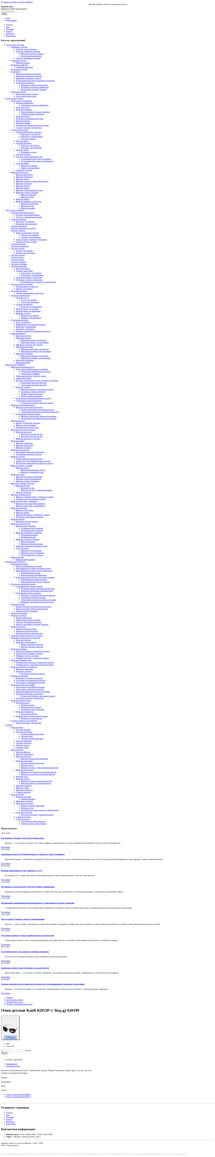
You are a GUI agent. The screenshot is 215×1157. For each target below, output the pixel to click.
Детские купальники (20, 246)
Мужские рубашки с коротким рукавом (32, 651)
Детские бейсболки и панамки (29, 132)
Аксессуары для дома (15, 45)
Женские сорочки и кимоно (27, 539)
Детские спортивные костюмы (29, 217)
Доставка (10, 29)
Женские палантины (29, 204)
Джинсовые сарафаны (30, 374)
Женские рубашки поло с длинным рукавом (34, 497)
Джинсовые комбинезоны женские (36, 371)
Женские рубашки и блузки (22, 483)
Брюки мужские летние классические (32, 609)
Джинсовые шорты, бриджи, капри (31, 376)
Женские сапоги (23, 779)
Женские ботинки (23, 756)
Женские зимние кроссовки (32, 763)
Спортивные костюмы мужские (29, 586)
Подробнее (5, 847)
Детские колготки (18, 244)
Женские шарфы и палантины (28, 201)
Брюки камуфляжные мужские (29, 566)
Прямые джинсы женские (32, 394)
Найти (4, 14)
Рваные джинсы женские (31, 396)
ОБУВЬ (9, 725)
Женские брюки (18, 421)
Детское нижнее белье (20, 295)
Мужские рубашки (19, 649)
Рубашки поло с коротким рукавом (31, 499)
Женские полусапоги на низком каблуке (38, 774)
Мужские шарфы (23, 123)
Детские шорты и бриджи (22, 284)
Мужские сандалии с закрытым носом (37, 815)
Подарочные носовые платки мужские (32, 125)
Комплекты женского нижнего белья (31, 546)
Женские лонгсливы (24, 510)
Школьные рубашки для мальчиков (36, 358)
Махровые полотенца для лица (29, 76)
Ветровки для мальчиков (26, 224)
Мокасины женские (24, 790)
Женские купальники (20, 450)
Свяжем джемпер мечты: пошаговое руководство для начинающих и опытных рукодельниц (42, 984)
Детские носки (17, 257)
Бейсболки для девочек (31, 134)
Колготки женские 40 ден (32, 436)
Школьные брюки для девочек (34, 340)
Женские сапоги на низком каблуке (36, 783)
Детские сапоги (22, 745)
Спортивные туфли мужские (33, 821)
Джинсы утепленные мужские (29, 622)
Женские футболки (19, 508)
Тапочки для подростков (26, 49)
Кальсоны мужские (29, 714)
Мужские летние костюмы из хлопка (26, 636)
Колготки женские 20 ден (32, 434)
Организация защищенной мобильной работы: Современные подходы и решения (37, 903)
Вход (8, 18)
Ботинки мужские (23, 797)
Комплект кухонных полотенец (34, 85)
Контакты (10, 34)
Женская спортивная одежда (23, 405)
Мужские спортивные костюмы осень (37, 591)
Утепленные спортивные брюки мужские (38, 600)
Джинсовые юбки (23, 378)
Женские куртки (18, 457)
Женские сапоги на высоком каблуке (36, 781)
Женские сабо (22, 777)
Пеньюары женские (29, 535)
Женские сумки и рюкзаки (27, 192)
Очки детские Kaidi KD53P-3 (18, 1097)
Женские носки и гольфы (21, 465)
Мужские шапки (23, 121)
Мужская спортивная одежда (23, 584)
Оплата (9, 31)
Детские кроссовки (24, 732)
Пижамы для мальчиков (31, 318)
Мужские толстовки (19, 676)
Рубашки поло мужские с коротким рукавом (35, 662)
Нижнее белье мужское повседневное (32, 716)
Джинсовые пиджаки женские (34, 385)
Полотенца (15, 72)
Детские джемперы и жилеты (23, 228)
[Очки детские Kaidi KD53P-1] (10, 1040)
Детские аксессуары (19, 130)
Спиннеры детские (24, 170)
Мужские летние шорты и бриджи (25, 638)
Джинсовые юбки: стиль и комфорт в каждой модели (25, 968)
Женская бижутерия (24, 175)
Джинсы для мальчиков (31, 237)
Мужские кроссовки (24, 803)
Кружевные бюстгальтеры (32, 528)
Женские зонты (22, 179)
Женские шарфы (28, 208)
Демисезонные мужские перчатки (35, 112)
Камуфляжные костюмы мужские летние (33, 568)
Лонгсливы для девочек (31, 273)
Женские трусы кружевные (32, 553)
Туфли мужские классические (33, 824)
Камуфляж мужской (19, 564)
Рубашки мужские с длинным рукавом (32, 658)
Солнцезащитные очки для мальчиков (37, 161)
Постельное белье (18, 92)
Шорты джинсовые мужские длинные (32, 624)
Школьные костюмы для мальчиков (36, 351)
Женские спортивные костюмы (29, 407)
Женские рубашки (23, 492)
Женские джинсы (23, 387)
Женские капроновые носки (33, 470)
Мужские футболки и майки (23, 685)
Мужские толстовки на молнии (29, 678)
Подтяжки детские (29, 152)
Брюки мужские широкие (27, 611)
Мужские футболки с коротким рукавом (38, 696)
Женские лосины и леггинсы (28, 439)
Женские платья (18, 474)
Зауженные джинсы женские (33, 392)
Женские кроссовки (24, 761)
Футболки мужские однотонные (29, 698)
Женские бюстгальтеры (26, 526)
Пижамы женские (28, 537)
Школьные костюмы (24, 347)
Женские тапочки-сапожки (32, 54)
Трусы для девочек (29, 300)
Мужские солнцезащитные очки (29, 119)
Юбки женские (17, 557)
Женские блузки (23, 486)
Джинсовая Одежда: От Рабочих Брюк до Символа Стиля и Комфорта (33, 854)
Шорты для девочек (24, 289)
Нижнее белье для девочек (27, 309)
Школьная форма (18, 333)
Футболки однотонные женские (29, 517)
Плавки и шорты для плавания (24, 721)
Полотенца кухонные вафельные (35, 87)
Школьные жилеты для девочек (29, 345)
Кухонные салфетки (19, 65)
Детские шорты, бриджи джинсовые (31, 239)
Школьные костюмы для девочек (35, 349)
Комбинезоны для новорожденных (31, 325)
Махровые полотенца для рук (28, 78)
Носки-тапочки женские (31, 56)
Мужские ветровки (19, 613)
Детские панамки (28, 139)
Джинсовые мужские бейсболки (34, 105)
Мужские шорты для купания (28, 723)
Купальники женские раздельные (30, 452)
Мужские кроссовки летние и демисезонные (40, 810)
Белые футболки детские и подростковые (38, 282)
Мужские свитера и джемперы (24, 667)
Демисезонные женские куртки (29, 459)
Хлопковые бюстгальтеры (32, 530)
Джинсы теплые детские (26, 242)
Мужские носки (22, 703)
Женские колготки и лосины (23, 430)
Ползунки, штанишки (25, 329)
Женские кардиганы (24, 445)
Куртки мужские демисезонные (29, 633)
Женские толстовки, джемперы (24, 501)
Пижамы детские (23, 313)
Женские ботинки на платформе (34, 759)
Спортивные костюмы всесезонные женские (40, 412)
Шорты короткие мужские (32, 645)
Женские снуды (27, 206)
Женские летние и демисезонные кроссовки (39, 768)
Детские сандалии (23, 743)
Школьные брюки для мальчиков (35, 342)
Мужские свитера (23, 671)
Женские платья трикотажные (28, 479)
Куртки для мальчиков (25, 253)
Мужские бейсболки (24, 103)
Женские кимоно (28, 542)
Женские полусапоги (25, 770)
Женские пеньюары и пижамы (29, 533)
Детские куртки (17, 248)
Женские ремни (22, 188)
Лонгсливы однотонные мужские (30, 687)
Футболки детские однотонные (29, 280)
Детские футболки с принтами (29, 278)
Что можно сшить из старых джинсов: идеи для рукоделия (27, 935)
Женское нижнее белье (20, 524)
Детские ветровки (18, 219)
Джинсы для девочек (30, 235)
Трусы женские (22, 548)
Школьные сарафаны (25, 360)
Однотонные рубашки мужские (29, 653)
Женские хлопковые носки (32, 472)
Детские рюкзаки (23, 154)
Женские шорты (18, 519)
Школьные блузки (23, 336)
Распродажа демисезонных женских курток (34, 463)
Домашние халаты (19, 60)
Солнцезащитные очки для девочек (36, 159)
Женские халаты (23, 63)
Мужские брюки (18, 604)
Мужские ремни (23, 116)
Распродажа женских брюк (27, 427)
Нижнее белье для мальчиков (28, 311)
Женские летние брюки (26, 425)
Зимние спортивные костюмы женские (37, 410)
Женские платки (23, 186)
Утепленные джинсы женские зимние (37, 403)
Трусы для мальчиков (30, 302)
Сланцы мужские (23, 817)
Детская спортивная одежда (23, 213)
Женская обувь (17, 750)
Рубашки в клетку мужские (27, 656)
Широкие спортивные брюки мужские (37, 602)
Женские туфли (22, 788)
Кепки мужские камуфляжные (34, 575)
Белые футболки (23, 269)
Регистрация (11, 20)
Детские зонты (22, 141)
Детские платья (17, 260)
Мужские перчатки (24, 110)
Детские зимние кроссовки (32, 734)
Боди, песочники (23, 322)
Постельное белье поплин (27, 94)
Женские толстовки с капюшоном (30, 506)
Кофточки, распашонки (26, 327)
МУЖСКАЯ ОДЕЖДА (16, 562)
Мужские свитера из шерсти (33, 674)
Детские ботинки (23, 730)
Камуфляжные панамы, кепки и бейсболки (34, 571)
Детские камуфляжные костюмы (30, 293)
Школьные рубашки (24, 354)
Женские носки (22, 468)
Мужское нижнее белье (21, 700)
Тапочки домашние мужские (28, 58)
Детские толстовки (19, 264)
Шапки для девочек (29, 166)
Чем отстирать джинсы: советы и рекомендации (23, 919)
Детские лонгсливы (24, 271)
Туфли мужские (22, 819)
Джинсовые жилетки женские (34, 383)
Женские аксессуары (19, 172)
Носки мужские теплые (31, 707)
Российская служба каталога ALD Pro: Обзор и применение (28, 887)
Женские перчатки (24, 184)
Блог (8, 27)
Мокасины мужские (24, 801)
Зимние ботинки (28, 799)
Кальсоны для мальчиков (31, 307)
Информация (11, 1064)
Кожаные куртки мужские (27, 631)
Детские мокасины (24, 741)
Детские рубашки (18, 262)
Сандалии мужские (24, 812)
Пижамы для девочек (30, 316)
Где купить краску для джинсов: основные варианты (25, 952)
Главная (9, 25)
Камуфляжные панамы (30, 573)
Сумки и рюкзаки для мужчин (29, 128)
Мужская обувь (17, 794)
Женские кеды (27, 765)
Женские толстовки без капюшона (30, 504)
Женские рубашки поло (21, 495)
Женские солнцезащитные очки (29, 190)
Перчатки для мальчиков (31, 148)
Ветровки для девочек (25, 222)
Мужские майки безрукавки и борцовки (33, 692)
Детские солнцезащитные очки (29, 157)
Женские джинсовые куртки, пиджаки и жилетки (37, 380)
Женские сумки (27, 197)
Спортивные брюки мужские (33, 598)
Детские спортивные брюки (28, 215)
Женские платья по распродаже (29, 477)
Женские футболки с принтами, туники (33, 515)
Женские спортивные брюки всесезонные (38, 416)
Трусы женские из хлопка (32, 555)
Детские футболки (19, 266)
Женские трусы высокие (31, 551)
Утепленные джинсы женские (29, 401)
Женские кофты (17, 441)
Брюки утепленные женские (28, 423)
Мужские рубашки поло (21, 660)
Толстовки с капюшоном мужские (30, 683)
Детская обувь (17, 727)
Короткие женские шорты (27, 521)
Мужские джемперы (24, 669)
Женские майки (22, 512)
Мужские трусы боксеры (31, 718)
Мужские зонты (22, 107)
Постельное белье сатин (26, 96)
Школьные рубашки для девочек (35, 356)
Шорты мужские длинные (32, 647)
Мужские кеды (27, 808)
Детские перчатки (23, 143)
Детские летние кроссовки (32, 739)
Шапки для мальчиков (30, 168)
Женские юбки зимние (25, 559)
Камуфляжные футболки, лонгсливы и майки (35, 577)
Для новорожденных (20, 320)
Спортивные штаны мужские (28, 593)
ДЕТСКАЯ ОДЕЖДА (15, 210)
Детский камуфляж (19, 291)
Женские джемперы (24, 443)
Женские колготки (24, 432)
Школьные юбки (23, 363)
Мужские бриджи (23, 640)
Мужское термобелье (25, 712)
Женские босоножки (24, 754)
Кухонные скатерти (19, 69)
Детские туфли (22, 747)
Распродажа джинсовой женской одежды (33, 398)
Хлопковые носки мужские (32, 709)
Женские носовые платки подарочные (32, 181)
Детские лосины (18, 255)
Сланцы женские (23, 792)
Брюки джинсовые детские (27, 233)
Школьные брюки (23, 338)
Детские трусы (22, 298)
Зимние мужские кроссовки (33, 806)
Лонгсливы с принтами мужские (30, 689)
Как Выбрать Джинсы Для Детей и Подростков (22, 838)
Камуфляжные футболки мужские (35, 582)
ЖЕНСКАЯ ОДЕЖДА (15, 365)
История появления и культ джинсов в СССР (21, 871)
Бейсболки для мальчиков (32, 137)
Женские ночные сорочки (32, 544)
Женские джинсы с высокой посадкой (37, 389)
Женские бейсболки (24, 177)
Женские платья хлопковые (27, 481)
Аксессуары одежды (14, 98)
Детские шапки (22, 163)
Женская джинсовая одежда (22, 367)
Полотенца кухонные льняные (34, 90)
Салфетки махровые (24, 67)
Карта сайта (11, 36)
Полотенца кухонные (25, 83)
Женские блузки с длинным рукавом (36, 490)
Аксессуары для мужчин (21, 101)
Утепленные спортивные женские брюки (38, 418)
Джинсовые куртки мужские (28, 620)
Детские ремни (22, 150)
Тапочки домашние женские (28, 51)
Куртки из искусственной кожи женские (33, 461)
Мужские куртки (18, 627)
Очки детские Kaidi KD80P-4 (18, 1094)
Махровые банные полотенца (28, 74)
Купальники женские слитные (29, 454)
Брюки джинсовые (24, 618)
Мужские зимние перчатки (32, 114)
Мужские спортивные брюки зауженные (38, 595)
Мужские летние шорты (26, 642)
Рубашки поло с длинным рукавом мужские (35, 665)
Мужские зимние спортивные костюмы (38, 589)
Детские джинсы (18, 231)
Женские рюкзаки (28, 195)
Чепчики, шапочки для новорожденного (33, 331)
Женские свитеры (23, 448)
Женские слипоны (23, 786)
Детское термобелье (24, 304)
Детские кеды (27, 736)
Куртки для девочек (24, 251)
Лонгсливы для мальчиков (32, 275)
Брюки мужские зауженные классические (33, 606)
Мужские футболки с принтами (29, 694)
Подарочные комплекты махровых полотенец (35, 81)
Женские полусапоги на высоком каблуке (38, 772)
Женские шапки (22, 199)
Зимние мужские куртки (26, 629)
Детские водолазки (19, 226)
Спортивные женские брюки (28, 414)
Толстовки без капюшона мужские (30, 680)
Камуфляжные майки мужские (34, 580)
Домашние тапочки (19, 47)
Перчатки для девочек (30, 145)
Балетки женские (23, 752)
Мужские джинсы (18, 615)
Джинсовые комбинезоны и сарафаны (32, 369)
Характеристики (13, 1066)
